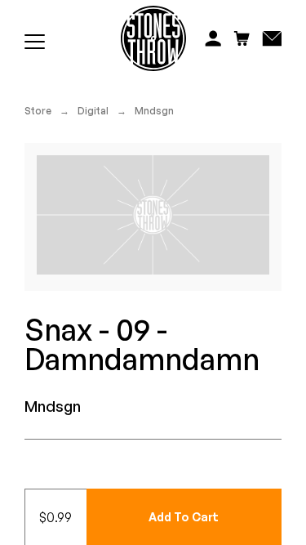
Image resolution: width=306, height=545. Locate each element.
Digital (93, 111)
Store (37, 111)
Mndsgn (154, 111)
